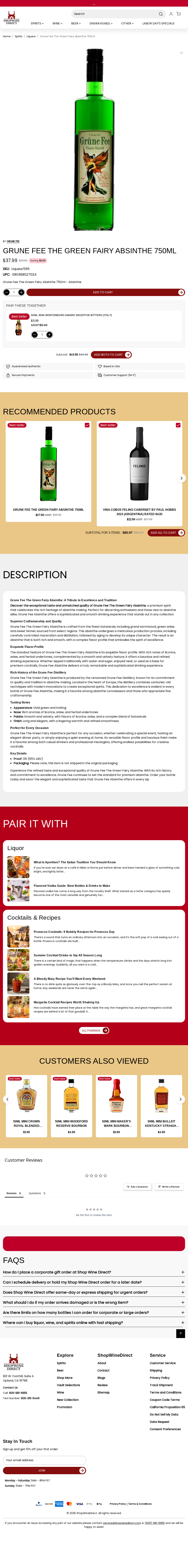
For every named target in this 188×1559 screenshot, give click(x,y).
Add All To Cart (163, 533)
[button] (181, 478)
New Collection (68, 1400)
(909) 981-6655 (155, 1523)
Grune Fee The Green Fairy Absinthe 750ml (48, 509)
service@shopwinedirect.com (122, 1523)
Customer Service (163, 1363)
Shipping (156, 1370)
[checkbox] (87, 425)
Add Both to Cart (108, 355)
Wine (60, 1392)
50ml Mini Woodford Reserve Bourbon (71, 1123)
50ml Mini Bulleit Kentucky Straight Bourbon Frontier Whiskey (161, 1124)
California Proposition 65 (167, 1407)
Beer (60, 1370)
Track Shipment (161, 1385)
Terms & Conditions (140, 1504)
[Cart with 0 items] (180, 14)
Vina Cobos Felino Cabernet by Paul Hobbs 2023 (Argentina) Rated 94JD (139, 512)
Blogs (101, 1378)
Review (102, 1385)
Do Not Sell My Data (164, 1414)
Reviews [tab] (12, 1193)
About (101, 1363)
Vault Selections (68, 1385)
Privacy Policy (160, 1378)
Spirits (61, 1363)
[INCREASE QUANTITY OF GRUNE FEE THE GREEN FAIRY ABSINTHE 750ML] (21, 292)
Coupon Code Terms (165, 1400)
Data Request (159, 1422)
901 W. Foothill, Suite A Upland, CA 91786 (18, 1378)
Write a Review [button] (171, 1186)
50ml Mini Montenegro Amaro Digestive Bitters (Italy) (71, 315)
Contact (103, 1370)
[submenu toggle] (46, 23)
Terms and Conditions (165, 1392)
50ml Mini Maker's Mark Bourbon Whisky (116, 1124)
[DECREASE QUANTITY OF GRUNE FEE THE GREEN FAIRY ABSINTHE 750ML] (7, 292)
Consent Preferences (165, 1429)
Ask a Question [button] (139, 1186)
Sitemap (103, 1392)
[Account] (171, 14)
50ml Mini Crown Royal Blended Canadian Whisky (26, 1124)
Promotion (64, 1407)
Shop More (65, 1378)
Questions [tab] (35, 1193)
